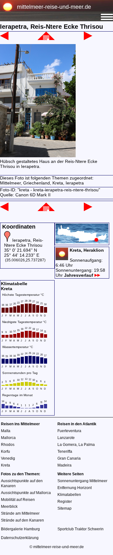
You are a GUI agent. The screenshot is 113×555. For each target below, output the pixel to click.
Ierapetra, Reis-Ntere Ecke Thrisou (23, 243)
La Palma (86, 444)
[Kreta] (46, 38)
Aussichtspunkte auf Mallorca (26, 493)
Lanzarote (66, 438)
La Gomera (67, 444)
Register (64, 501)
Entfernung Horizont (74, 488)
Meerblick (9, 506)
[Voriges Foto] (4, 38)
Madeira (64, 465)
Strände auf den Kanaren (22, 520)
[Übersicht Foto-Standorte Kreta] (82, 241)
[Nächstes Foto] (88, 38)
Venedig (8, 458)
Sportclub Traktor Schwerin (80, 529)
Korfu (5, 451)
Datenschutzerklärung (20, 538)
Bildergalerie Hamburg (20, 529)
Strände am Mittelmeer (20, 513)
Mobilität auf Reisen (18, 499)
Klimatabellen (69, 494)
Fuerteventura (69, 431)
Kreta (5, 465)
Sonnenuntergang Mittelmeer (82, 481)
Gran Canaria (69, 458)
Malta (5, 431)
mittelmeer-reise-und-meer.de (54, 7)
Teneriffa (64, 451)
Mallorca (8, 438)
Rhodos (7, 444)
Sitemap (64, 508)
